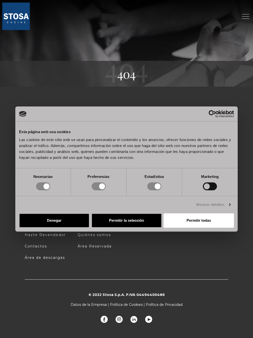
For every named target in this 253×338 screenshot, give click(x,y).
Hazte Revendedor (45, 235)
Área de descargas (45, 257)
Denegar (54, 220)
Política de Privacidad (164, 304)
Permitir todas (199, 220)
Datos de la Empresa (89, 304)
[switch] (99, 186)
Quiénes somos (94, 235)
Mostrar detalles (210, 204)
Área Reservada (95, 246)
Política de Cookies (126, 304)
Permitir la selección (126, 220)
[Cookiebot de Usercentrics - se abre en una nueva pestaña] (212, 114)
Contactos (36, 246)
